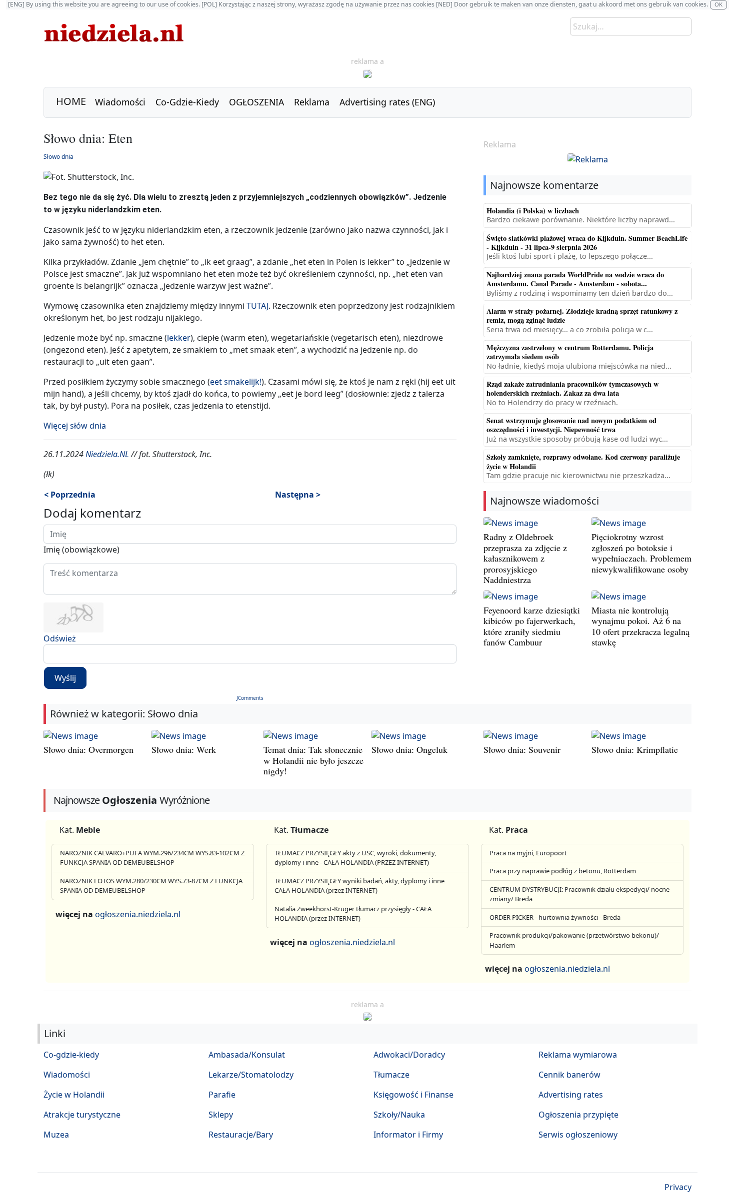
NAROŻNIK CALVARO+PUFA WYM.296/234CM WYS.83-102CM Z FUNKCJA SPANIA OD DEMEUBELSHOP (152, 857)
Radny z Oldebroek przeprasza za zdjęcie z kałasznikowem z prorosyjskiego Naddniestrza (525, 558)
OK (718, 4)
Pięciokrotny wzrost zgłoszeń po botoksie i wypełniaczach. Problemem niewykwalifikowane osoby (642, 553)
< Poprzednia (70, 494)
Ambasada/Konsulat (246, 1054)
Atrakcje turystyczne (82, 1114)
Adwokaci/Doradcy (409, 1054)
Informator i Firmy (408, 1134)
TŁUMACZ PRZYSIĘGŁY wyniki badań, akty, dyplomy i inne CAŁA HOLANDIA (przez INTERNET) (359, 885)
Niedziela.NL (107, 454)
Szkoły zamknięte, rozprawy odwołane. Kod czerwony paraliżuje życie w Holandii (583, 461)
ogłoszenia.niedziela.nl (137, 914)
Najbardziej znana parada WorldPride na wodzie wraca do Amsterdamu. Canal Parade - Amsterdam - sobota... (575, 279)
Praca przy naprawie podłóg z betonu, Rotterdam (563, 870)
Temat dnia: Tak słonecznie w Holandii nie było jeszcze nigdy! (314, 760)
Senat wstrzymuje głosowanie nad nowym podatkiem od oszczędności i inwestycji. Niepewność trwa (571, 425)
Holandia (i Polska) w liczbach (532, 210)
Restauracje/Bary (240, 1134)
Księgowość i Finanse (414, 1094)
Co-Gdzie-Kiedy (187, 102)
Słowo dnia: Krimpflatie (635, 749)
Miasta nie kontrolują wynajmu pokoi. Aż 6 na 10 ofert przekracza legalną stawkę (641, 626)
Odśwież (60, 638)
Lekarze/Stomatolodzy (251, 1074)
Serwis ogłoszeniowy (578, 1134)
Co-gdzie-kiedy (71, 1054)
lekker (178, 337)
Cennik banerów (569, 1074)
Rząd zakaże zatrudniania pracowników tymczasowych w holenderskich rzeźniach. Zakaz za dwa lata (572, 388)
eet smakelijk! (236, 381)
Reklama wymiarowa (577, 1054)
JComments (250, 697)
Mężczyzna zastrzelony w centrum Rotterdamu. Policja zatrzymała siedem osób (570, 352)
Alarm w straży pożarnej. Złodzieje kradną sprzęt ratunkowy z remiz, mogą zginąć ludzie (582, 315)
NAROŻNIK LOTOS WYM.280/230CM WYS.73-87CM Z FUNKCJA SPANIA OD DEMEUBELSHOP (151, 885)
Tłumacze (392, 1074)
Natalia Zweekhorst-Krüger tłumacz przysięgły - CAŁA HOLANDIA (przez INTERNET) (353, 913)
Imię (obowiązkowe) (82, 549)
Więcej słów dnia (75, 425)
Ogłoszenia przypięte (578, 1114)
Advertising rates (570, 1094)
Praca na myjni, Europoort (528, 852)
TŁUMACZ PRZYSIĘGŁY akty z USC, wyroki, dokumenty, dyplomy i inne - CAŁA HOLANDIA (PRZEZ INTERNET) (355, 857)
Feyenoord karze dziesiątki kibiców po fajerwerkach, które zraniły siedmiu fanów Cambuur (532, 626)
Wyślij (65, 677)
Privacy (678, 1187)
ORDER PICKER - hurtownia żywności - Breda (555, 917)
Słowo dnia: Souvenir (522, 749)
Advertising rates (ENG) (387, 102)
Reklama (312, 102)
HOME (71, 101)
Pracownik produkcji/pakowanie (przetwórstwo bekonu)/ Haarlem (574, 940)
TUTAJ (257, 305)
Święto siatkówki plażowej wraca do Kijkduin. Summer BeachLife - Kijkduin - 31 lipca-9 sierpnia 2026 (587, 242)
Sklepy (220, 1114)
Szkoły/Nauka (399, 1114)
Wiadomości (120, 102)
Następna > (297, 494)
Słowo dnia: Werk (184, 749)
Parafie (222, 1094)
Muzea (56, 1134)
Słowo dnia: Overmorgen (89, 749)
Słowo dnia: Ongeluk (410, 749)
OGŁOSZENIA (256, 102)
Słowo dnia (59, 156)
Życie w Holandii (74, 1094)
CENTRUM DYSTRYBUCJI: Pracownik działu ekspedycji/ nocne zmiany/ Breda (580, 894)
